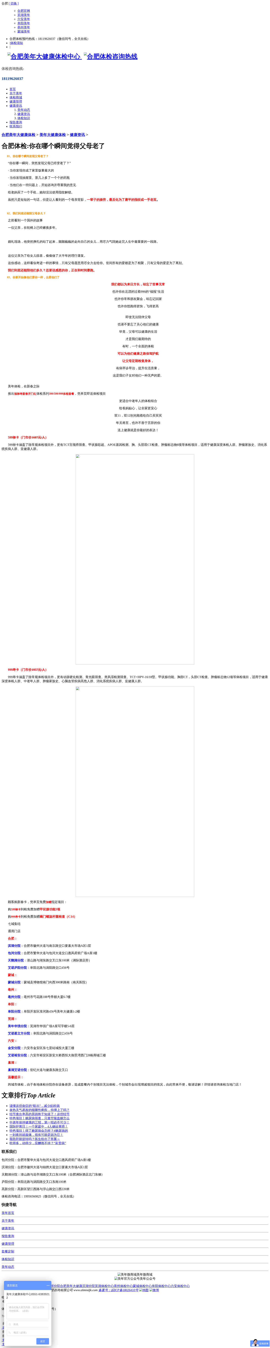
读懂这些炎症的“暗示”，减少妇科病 (34, 1105)
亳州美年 (23, 27)
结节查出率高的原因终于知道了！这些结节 (39, 1114)
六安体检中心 (180, 1286)
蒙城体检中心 (142, 1286)
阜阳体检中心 (161, 1286)
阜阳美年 (23, 23)
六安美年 (23, 19)
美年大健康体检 (53, 135)
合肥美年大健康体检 (18, 135)
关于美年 (15, 93)
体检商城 (15, 97)
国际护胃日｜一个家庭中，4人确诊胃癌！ (38, 1126)
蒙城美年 (23, 31)
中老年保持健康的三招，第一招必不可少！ (39, 1122)
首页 (12, 89)
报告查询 (15, 122)
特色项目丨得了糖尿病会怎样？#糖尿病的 (38, 1130)
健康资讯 (15, 105)
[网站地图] (144, 1290)
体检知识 (23, 118)
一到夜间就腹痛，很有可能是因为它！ (36, 1134)
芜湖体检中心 (104, 1286)
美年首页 (8, 1213)
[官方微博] (154, 1290)
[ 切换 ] (14, 3)
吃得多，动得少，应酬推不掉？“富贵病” (37, 1143)
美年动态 (23, 109)
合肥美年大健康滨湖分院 (77, 1286)
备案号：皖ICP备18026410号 (118, 1290)
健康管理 (15, 101)
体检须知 (16, 43)
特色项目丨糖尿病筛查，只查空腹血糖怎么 (39, 1118)
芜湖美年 (23, 15)
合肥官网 (23, 10)
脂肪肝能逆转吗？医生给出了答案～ (34, 1139)
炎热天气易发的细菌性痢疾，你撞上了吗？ (39, 1110)
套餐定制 (8, 1251)
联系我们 (15, 126)
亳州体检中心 (123, 1286)
